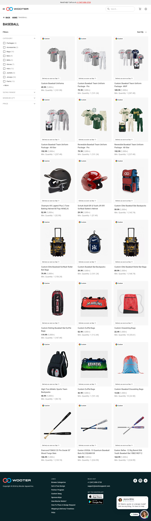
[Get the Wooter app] (95, 498)
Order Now (57, 200)
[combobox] (142, 32)
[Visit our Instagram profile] (140, 496)
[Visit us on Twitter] (145, 496)
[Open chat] (144, 514)
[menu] (3, 9)
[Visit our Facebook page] (135, 496)
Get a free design (58, 77)
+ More (5, 85)
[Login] (145, 9)
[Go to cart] (140, 9)
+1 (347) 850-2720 (83, 2)
